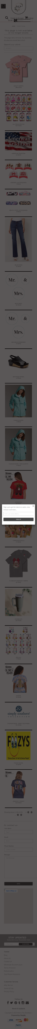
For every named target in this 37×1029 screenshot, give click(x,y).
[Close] (33, 506)
